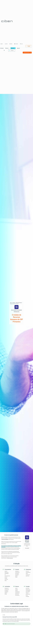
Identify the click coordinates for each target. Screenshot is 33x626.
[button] (4, 50)
